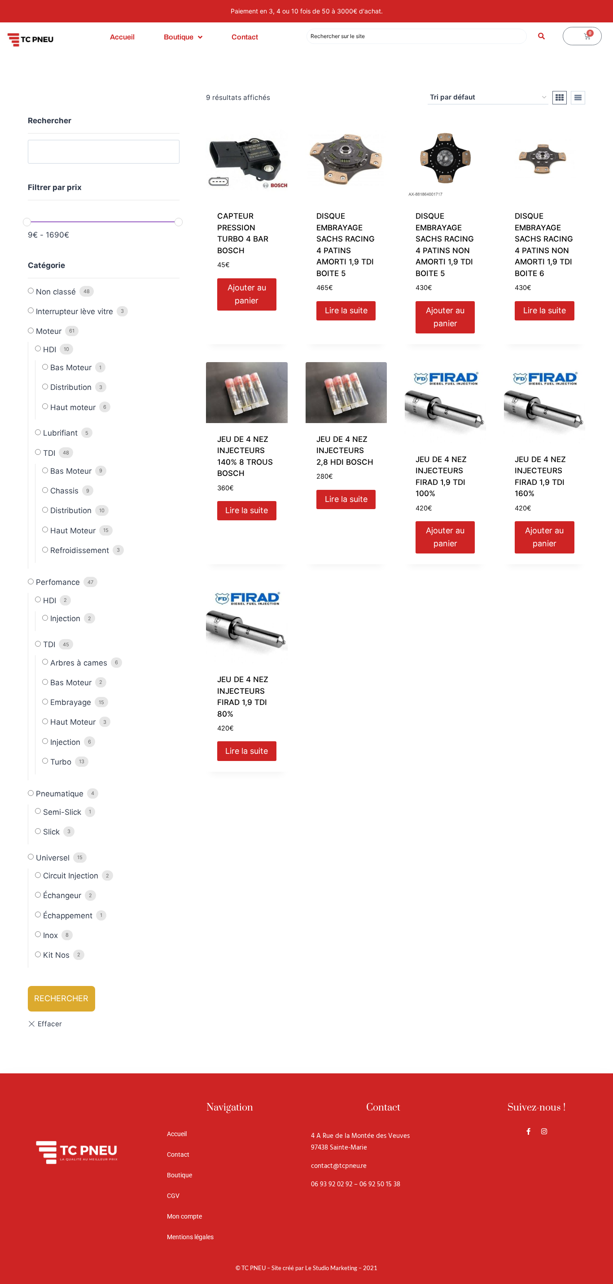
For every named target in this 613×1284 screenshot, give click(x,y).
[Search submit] (541, 36)
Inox (50, 935)
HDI (49, 349)
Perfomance (58, 582)
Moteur (48, 331)
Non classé (56, 291)
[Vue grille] (559, 97)
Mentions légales (190, 1237)
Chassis (64, 490)
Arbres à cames (78, 662)
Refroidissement (79, 550)
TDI (49, 453)
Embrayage (70, 702)
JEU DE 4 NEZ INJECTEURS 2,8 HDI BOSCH (344, 451)
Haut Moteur (73, 530)
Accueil (122, 37)
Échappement (67, 915)
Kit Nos (56, 955)
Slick (51, 831)
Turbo (60, 761)
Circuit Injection (70, 875)
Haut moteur (73, 407)
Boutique (178, 37)
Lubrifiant (60, 432)
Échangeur (62, 895)
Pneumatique (59, 793)
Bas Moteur (71, 367)
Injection (65, 618)
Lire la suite (346, 310)
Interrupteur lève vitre (74, 311)
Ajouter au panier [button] (247, 294)
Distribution (71, 387)
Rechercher (61, 998)
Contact (245, 37)
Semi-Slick (62, 812)
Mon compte (184, 1216)
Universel (53, 857)
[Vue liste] (578, 97)
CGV (173, 1195)
